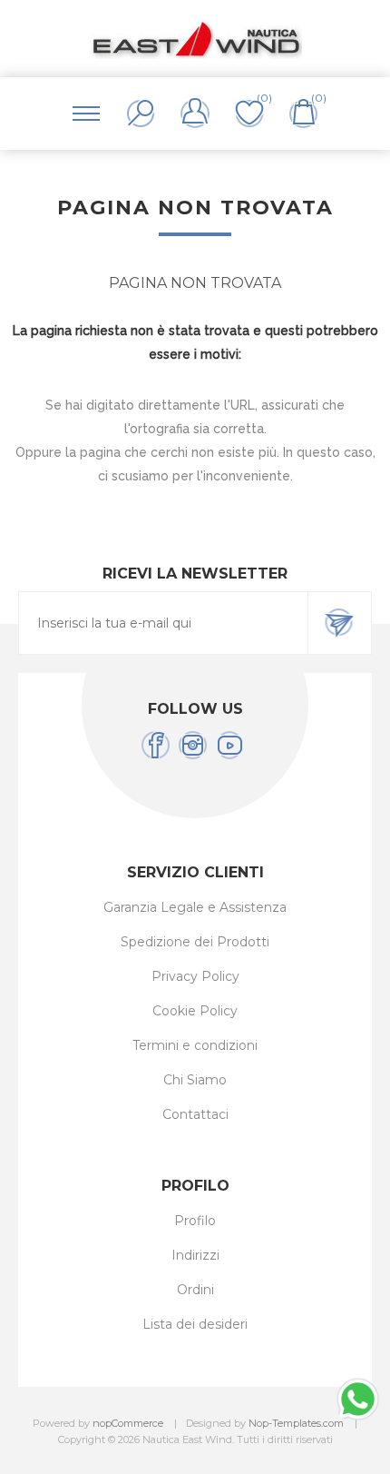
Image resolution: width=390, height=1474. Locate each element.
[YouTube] (230, 745)
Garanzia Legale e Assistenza (195, 907)
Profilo (195, 1220)
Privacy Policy (195, 976)
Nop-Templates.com (296, 1423)
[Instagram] (193, 745)
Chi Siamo (195, 1080)
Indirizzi (195, 1255)
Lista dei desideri (195, 1324)
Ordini (195, 1289)
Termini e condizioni (195, 1045)
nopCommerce (128, 1423)
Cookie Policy (195, 1011)
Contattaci (195, 1114)
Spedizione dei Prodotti (195, 942)
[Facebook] (155, 745)
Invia (339, 623)
